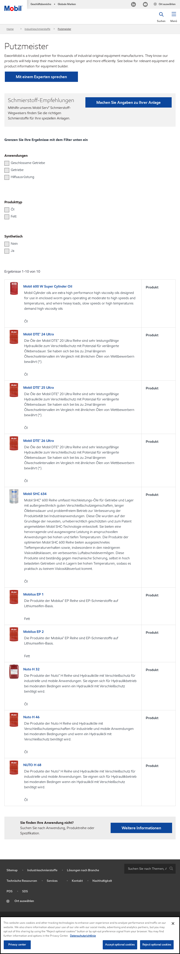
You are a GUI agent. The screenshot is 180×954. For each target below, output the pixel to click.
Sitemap (12, 870)
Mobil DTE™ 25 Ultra (38, 387)
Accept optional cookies (120, 945)
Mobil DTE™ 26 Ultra (38, 440)
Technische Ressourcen (22, 881)
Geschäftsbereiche (41, 4)
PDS (10, 891)
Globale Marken (67, 4)
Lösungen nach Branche (83, 870)
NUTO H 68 (32, 765)
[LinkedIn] (133, 5)
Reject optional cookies (156, 945)
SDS (25, 891)
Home (10, 29)
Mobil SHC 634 (35, 493)
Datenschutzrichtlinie (83, 936)
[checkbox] (6, 163)
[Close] (173, 923)
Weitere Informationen (141, 827)
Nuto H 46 (31, 717)
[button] (173, 19)
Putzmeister (64, 29)
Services (52, 881)
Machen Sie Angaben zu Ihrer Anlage (128, 102)
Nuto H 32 (31, 669)
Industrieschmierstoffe (37, 29)
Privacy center (17, 945)
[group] (87, 162)
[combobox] (150, 869)
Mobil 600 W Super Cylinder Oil (47, 286)
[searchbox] (145, 869)
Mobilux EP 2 (33, 631)
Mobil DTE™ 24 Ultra (38, 334)
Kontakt (77, 881)
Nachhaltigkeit (102, 881)
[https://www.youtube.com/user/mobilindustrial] (145, 5)
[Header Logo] (13, 5)
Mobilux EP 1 (33, 594)
